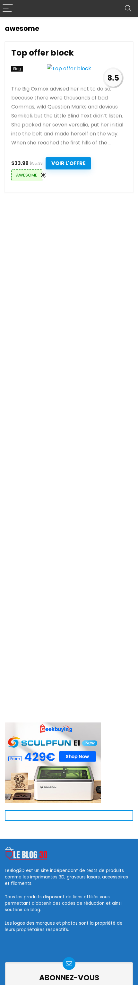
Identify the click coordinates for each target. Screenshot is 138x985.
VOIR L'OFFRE (68, 163)
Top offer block (42, 52)
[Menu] (7, 8)
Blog (17, 68)
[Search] (128, 8)
